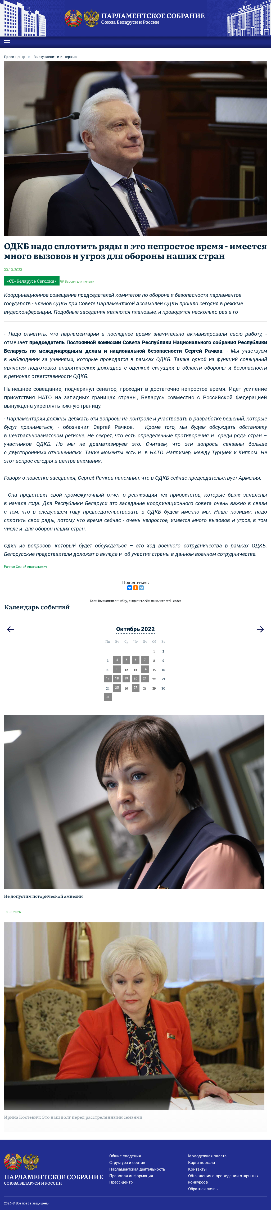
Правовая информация (131, 1175)
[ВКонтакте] (129, 587)
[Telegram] (141, 587)
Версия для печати (79, 281)
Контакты (197, 1169)
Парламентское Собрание (53, 1178)
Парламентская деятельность (137, 1169)
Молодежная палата (207, 1156)
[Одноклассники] (135, 587)
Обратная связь (203, 1188)
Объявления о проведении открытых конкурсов (223, 1179)
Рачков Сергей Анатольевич (25, 567)
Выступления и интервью (55, 57)
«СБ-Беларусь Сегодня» (32, 281)
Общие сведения (125, 1156)
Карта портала (201, 1162)
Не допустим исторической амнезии (43, 896)
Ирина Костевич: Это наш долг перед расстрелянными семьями (73, 1117)
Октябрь (128, 629)
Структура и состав (127, 1162)
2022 (148, 629)
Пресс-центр (14, 57)
